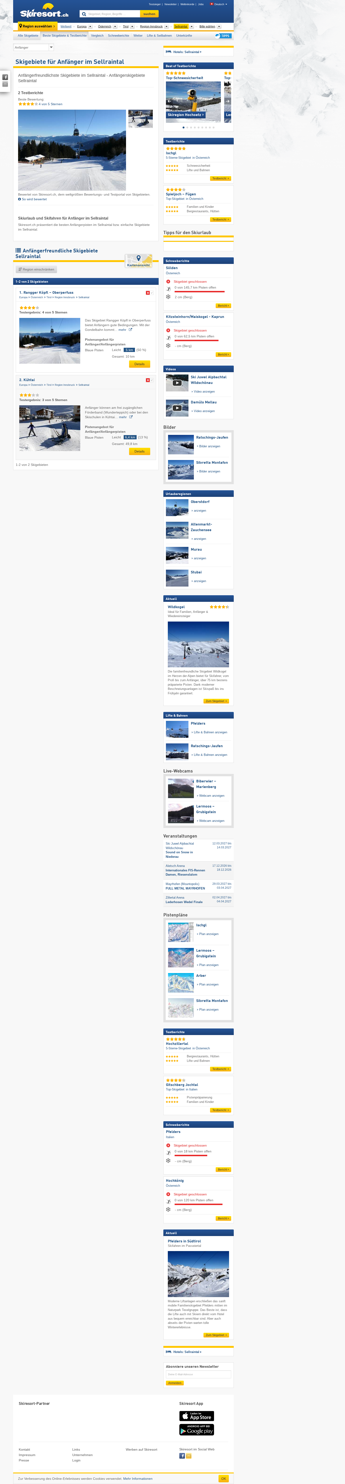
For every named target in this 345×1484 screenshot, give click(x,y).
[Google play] (196, 1434)
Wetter (138, 35)
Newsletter (171, 4)
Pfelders (173, 1132)
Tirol (48, 297)
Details (139, 364)
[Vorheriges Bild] (169, 101)
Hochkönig (175, 1181)
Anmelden (174, 1383)
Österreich (37, 297)
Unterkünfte (184, 35)
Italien (170, 1137)
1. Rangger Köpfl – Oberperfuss (46, 293)
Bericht (222, 305)
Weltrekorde (187, 4)
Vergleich (97, 35)
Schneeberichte (118, 35)
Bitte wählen (207, 26)
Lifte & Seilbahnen (159, 35)
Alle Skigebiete (28, 35)
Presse (24, 1460)
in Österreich (201, 157)
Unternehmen (82, 1455)
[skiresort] (44, 11)
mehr (123, 330)
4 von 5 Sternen (50, 104)
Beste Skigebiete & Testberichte (65, 35)
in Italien (191, 1089)
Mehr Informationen (138, 1478)
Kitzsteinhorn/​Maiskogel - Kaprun (195, 317)
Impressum (27, 1455)
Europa (23, 297)
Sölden (172, 268)
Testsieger (155, 4)
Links (76, 1449)
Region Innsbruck (65, 297)
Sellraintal (83, 297)
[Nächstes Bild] (227, 101)
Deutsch (219, 4)
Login (76, 1460)
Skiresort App (191, 1404)
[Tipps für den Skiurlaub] (223, 35)
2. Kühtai (27, 380)
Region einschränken (38, 269)
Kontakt (24, 1449)
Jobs (201, 4)
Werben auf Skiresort (141, 1449)
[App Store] (196, 1421)
